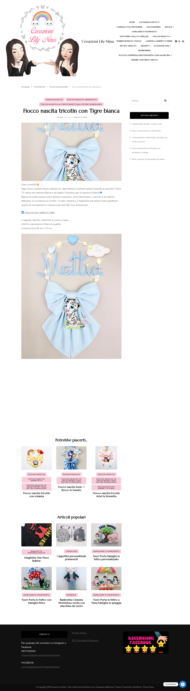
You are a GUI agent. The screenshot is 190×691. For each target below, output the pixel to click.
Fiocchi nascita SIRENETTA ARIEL (106, 487)
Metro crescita (128, 46)
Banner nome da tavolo (129, 41)
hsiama (60, 117)
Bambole (71, 595)
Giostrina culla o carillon (134, 36)
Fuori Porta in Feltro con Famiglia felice (36, 601)
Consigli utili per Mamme (129, 27)
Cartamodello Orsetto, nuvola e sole (147, 124)
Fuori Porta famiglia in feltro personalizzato (106, 558)
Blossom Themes (114, 687)
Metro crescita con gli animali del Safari (148, 159)
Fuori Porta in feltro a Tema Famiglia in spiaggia (106, 601)
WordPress (137, 687)
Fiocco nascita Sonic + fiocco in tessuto (71, 488)
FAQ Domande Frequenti (85, 640)
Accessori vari (161, 46)
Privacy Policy (79, 632)
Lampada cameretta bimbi (159, 41)
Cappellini (71, 551)
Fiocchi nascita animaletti (82, 100)
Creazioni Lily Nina (98, 41)
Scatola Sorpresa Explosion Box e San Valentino (144, 55)
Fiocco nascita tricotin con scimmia (36, 495)
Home (132, 22)
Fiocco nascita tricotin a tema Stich (146, 131)
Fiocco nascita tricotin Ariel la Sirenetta (106, 495)
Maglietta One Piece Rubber (36, 559)
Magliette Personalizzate (36, 552)
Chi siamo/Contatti (149, 22)
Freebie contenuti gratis (144, 60)
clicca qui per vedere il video (40, 212)
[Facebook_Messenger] (182, 684)
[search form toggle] (183, 41)
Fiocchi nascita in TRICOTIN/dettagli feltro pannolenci (71, 104)
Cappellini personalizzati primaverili (71, 558)
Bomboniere (144, 50)
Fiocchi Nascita (161, 36)
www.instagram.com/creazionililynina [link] (40, 655)
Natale (168, 27)
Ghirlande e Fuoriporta (144, 31)
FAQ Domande (154, 27)
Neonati (145, 46)
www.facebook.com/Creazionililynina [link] (40, 666)
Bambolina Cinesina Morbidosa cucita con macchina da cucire (71, 603)
